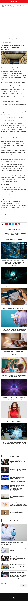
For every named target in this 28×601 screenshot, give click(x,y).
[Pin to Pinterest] (16, 224)
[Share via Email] (19, 224)
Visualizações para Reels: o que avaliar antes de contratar (17, 511)
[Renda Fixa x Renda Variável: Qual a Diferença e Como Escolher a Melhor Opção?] (14, 341)
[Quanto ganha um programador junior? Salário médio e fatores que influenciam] (14, 431)
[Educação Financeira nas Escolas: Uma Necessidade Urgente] (14, 365)
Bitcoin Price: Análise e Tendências (14, 286)
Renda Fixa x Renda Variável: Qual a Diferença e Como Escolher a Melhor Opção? (14, 353)
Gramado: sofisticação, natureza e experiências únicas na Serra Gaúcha (18, 496)
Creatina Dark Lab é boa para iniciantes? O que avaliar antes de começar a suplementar (18, 469)
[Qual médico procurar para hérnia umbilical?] (5, 550)
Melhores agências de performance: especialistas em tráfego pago (17, 461)
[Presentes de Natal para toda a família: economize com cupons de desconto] (14, 318)
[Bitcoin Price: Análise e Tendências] (14, 275)
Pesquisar (3, 583)
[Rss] (14, 598)
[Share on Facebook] (10, 224)
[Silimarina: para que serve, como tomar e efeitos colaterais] (14, 532)
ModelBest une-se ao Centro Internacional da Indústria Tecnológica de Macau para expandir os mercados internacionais (17, 488)
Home (2, 5)
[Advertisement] (14, 23)
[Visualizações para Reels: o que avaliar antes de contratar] (5, 512)
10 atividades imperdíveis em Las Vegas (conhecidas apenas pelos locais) (18, 566)
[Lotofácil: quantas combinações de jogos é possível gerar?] (14, 409)
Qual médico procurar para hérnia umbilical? (18, 549)
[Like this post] (7, 224)
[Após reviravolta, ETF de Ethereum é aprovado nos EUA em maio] (14, 387)
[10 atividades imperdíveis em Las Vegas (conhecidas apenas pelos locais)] (5, 566)
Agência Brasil (8, 214)
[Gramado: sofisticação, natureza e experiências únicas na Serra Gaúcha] (5, 496)
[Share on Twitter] (13, 224)
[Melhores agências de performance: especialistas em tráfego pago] (5, 462)
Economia (9, 5)
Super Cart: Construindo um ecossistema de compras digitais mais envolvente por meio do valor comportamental (18, 505)
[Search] (26, 1)
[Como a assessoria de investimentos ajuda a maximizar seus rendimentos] (14, 296)
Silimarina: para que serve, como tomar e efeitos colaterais (12, 543)
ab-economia (4, 218)
